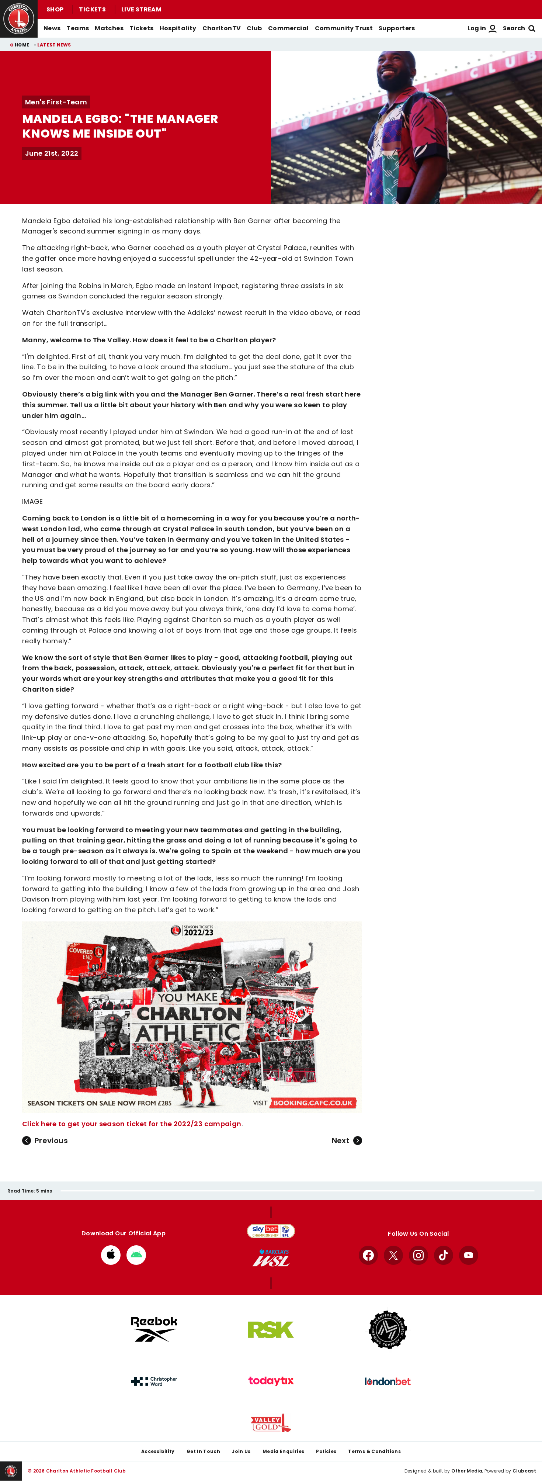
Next (341, 1140)
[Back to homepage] (19, 19)
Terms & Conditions (374, 1451)
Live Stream (141, 9)
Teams (77, 28)
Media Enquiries (284, 1451)
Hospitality (178, 28)
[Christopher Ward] (154, 1381)
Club (254, 28)
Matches (109, 28)
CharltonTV (221, 28)
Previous (51, 1140)
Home (22, 45)
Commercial (288, 28)
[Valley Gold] (271, 1423)
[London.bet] (388, 1381)
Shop (54, 9)
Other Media (466, 1471)
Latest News (54, 45)
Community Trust (344, 28)
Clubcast (524, 1471)
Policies (326, 1451)
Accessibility (158, 1451)
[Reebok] (154, 1329)
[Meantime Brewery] (388, 1330)
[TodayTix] (271, 1381)
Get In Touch (203, 1451)
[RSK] (271, 1329)
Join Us (241, 1451)
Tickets (92, 9)
